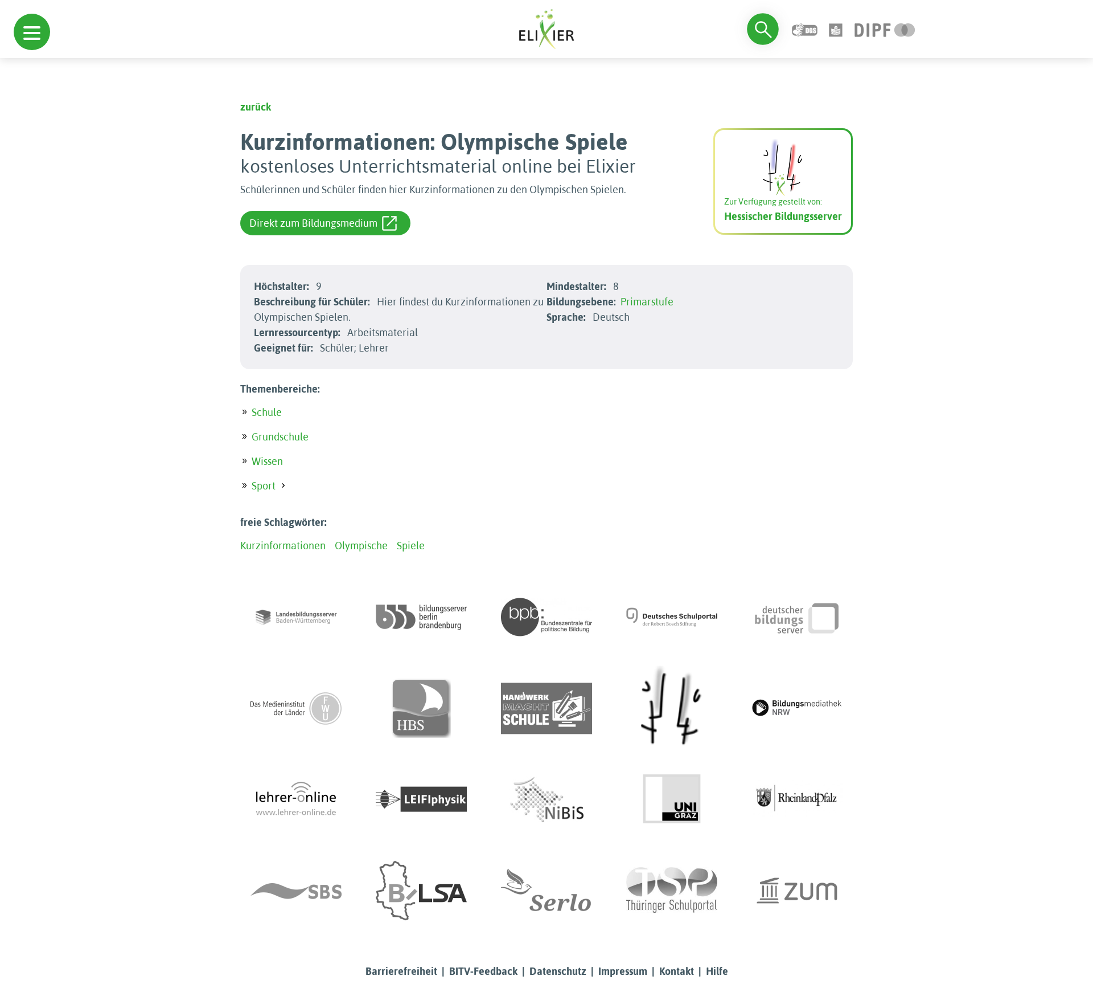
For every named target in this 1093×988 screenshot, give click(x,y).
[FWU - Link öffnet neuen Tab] (296, 708)
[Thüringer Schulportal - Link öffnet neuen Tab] (671, 890)
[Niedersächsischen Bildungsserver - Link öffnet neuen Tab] (546, 799)
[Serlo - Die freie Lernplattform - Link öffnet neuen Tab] (546, 890)
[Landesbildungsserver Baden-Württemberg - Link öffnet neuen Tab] (296, 617)
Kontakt (676, 971)
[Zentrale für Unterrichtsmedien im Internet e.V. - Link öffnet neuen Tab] (797, 890)
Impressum (622, 971)
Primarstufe (647, 302)
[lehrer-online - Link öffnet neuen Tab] (296, 799)
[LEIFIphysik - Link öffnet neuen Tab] (421, 799)
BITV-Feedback (483, 971)
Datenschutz (557, 971)
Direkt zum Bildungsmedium (313, 223)
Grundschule (280, 437)
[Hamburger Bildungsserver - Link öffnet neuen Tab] (421, 708)
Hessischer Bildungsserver (783, 216)
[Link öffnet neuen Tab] (884, 29)
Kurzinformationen (283, 546)
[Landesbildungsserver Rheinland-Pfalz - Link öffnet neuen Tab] (797, 799)
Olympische (361, 546)
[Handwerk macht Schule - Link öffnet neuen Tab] (546, 708)
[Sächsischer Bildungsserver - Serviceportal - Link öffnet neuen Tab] (296, 890)
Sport (264, 486)
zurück (255, 107)
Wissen (267, 461)
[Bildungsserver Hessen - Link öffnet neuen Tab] (671, 708)
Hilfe (717, 971)
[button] (32, 32)
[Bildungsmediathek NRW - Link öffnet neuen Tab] (797, 708)
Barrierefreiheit (401, 971)
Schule (267, 412)
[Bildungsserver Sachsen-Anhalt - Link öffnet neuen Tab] (421, 890)
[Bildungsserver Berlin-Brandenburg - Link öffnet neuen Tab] (421, 617)
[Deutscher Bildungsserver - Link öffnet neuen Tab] (797, 617)
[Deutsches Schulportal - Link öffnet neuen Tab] (671, 617)
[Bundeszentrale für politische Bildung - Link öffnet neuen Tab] (546, 617)
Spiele (411, 546)
